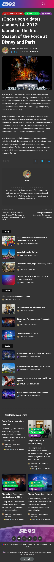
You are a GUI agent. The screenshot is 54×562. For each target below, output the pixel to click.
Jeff (21, 282)
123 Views (8, 447)
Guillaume (23, 356)
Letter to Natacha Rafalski (27, 252)
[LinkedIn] (29, 538)
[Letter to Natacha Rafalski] (8, 254)
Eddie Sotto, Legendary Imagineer (16, 296)
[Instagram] (24, 538)
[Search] (43, 4)
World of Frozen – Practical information (33, 366)
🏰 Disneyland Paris (13, 14)
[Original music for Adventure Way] (8, 309)
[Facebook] (11, 52)
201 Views (8, 517)
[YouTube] (35, 538)
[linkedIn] (17, 52)
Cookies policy (29, 554)
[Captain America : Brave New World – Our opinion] (8, 381)
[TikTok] (40, 538)
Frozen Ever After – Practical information (34, 353)
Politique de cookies (33, 547)
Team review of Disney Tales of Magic (32, 392)
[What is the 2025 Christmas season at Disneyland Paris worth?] (8, 241)
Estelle (22, 384)
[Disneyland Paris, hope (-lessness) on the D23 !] (8, 267)
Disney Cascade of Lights (27, 333)
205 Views (34, 466)
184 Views (34, 517)
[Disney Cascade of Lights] (8, 335)
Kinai (13, 48)
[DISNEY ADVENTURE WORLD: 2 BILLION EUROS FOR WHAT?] (8, 280)
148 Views (34, 48)
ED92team (23, 395)
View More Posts (27, 183)
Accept (27, 559)
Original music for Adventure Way (31, 307)
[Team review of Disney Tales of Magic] (8, 394)
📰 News (46, 14)
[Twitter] (14, 52)
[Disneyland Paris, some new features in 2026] (8, 322)
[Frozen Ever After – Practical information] (8, 355)
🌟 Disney (6, 449)
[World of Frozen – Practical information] (8, 368)
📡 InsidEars (32, 14)
